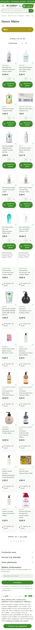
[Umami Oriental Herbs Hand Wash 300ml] (9, 500)
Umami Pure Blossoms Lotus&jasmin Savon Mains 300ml (26, 352)
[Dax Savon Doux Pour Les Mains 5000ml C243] (26, 217)
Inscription (17, 582)
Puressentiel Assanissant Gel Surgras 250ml (7, 272)
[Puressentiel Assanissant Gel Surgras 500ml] (26, 259)
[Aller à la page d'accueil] (11, 6)
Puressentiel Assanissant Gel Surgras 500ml (24, 272)
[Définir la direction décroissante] (26, 43)
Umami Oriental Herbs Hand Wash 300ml (8, 513)
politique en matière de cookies (17, 621)
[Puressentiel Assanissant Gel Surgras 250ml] (9, 259)
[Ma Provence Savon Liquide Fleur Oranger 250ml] (26, 178)
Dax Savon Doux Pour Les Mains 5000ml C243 (24, 229)
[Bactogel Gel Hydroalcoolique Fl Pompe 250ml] (9, 56)
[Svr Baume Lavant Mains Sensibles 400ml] (26, 136)
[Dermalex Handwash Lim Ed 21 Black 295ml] (26, 297)
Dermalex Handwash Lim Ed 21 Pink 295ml (8, 431)
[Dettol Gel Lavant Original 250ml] (9, 97)
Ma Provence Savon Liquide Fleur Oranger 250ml (25, 190)
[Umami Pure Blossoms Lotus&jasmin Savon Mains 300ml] (26, 337)
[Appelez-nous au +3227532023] (20, 6)
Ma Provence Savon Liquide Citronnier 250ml (8, 190)
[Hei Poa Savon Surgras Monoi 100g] (26, 460)
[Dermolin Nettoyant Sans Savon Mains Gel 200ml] (26, 56)
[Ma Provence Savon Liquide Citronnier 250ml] (9, 178)
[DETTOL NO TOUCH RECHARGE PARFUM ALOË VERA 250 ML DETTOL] (9, 297)
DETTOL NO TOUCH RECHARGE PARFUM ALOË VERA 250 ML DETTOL (8, 312)
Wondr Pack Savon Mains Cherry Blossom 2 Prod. (8, 351)
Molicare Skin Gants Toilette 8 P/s (25, 110)
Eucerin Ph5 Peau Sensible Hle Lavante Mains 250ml (25, 514)
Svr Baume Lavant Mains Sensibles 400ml (25, 150)
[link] (11, 541)
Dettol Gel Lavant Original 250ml (8, 110)
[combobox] (15, 11)
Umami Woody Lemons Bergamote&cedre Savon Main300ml (8, 474)
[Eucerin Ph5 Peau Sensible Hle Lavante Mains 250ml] (26, 500)
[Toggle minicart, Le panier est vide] (24, 6)
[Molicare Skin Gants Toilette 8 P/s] (26, 97)
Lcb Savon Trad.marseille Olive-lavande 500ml (24, 434)
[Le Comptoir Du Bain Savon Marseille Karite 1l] (9, 377)
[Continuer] (23, 541)
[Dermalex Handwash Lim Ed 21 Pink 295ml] (9, 418)
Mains (28, 16)
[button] (17, 29)
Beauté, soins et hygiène (16, 16)
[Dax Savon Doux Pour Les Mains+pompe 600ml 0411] (9, 217)
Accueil (3, 16)
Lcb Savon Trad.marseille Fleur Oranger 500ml (25, 393)
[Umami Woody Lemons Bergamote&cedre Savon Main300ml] (9, 460)
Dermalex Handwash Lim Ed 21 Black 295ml (25, 311)
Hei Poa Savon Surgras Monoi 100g (25, 472)
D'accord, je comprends (17, 626)
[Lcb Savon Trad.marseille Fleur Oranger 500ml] (26, 377)
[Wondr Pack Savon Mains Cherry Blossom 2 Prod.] (9, 337)
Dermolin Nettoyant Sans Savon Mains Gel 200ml (25, 69)
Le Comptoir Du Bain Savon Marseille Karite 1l (8, 393)
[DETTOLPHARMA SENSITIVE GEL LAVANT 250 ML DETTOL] (9, 136)
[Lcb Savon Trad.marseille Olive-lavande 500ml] (26, 418)
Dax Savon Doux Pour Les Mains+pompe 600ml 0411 (7, 230)
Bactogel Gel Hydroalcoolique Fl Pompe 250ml (8, 69)
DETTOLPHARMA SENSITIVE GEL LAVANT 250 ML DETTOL (7, 149)
